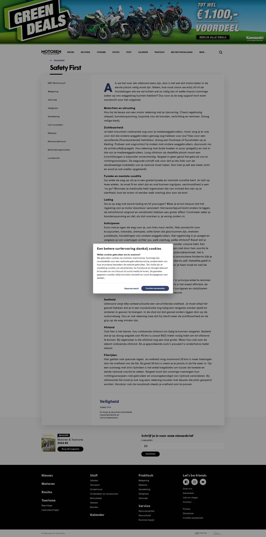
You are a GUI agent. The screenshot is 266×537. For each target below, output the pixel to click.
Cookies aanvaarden (155, 288)
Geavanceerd (131, 288)
